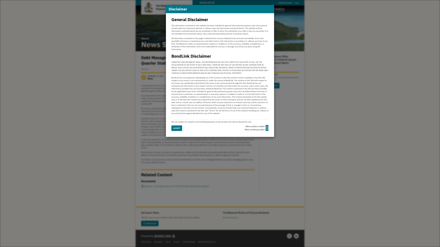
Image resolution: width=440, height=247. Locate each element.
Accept (176, 128)
